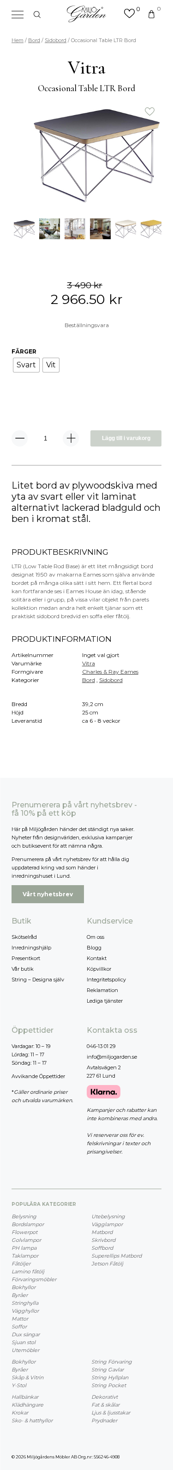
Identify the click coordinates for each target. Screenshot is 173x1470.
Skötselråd (24, 937)
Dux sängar (26, 1334)
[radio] (26, 365)
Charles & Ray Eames (110, 671)
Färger (24, 351)
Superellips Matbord (116, 1256)
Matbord (102, 1232)
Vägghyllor (25, 1311)
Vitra (88, 663)
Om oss (95, 937)
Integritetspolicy (106, 979)
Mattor (20, 1318)
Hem (18, 40)
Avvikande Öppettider (38, 1076)
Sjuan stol (24, 1342)
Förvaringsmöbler (34, 1279)
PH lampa (24, 1248)
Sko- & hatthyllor (32, 1420)
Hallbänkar (25, 1397)
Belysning (24, 1216)
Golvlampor (26, 1240)
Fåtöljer (21, 1263)
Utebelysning (108, 1216)
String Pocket (108, 1385)
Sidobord (55, 40)
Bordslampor (28, 1224)
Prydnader (104, 1420)
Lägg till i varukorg (126, 438)
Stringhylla (25, 1303)
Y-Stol (19, 1385)
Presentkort (26, 958)
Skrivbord (103, 1240)
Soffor (19, 1326)
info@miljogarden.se (112, 1057)
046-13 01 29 (101, 1046)
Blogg (94, 947)
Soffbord (102, 1248)
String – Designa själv (38, 979)
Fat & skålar (105, 1405)
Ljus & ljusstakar (110, 1412)
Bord (34, 40)
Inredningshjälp (31, 947)
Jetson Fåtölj (107, 1263)
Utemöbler (25, 1350)
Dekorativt (104, 1397)
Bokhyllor (24, 1287)
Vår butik (23, 969)
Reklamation (102, 990)
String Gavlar (107, 1369)
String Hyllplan (109, 1377)
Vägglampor (107, 1224)
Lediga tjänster (105, 1001)
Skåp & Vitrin (27, 1377)
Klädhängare (27, 1405)
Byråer (20, 1295)
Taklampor (25, 1256)
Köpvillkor (99, 969)
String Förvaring (111, 1361)
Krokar (20, 1412)
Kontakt (97, 958)
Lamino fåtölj (28, 1271)
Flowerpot (24, 1232)
